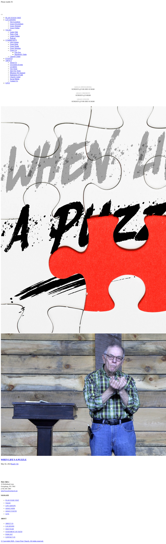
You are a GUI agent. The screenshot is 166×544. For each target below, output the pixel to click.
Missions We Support (17, 73)
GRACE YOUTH (11, 511)
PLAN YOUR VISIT (12, 500)
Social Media (14, 79)
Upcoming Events (16, 65)
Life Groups (14, 42)
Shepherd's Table (20, 54)
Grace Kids (14, 44)
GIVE (7, 514)
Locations (13, 67)
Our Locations (15, 22)
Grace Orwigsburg (16, 24)
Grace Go (13, 50)
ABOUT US (9, 523)
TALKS (8, 503)
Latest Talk (14, 32)
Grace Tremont (15, 26)
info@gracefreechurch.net (9, 491)
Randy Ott (14, 464)
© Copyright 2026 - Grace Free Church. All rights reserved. (22, 541)
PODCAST (9, 534)
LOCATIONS (9, 526)
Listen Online (15, 36)
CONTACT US (10, 537)
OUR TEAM (9, 529)
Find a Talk (14, 34)
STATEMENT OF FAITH (13, 532)
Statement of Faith (16, 75)
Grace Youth (14, 46)
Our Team (13, 69)
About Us (13, 63)
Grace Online (15, 28)
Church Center (15, 56)
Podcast (12, 38)
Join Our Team (15, 71)
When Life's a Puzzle (14, 459)
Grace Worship (15, 48)
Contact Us (14, 81)
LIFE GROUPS (10, 506)
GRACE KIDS (10, 508)
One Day (17, 52)
